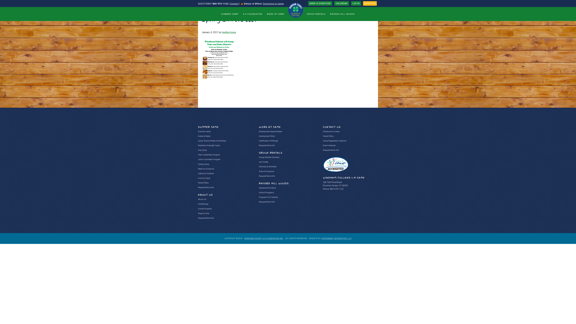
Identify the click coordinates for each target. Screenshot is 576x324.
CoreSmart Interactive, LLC (336, 238)
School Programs (266, 192)
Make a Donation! (320, 3)
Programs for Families (268, 197)
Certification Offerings (268, 141)
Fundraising (203, 204)
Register (369, 3)
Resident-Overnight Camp (209, 145)
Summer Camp (204, 131)
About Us (202, 199)
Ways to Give (203, 213)
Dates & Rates (204, 136)
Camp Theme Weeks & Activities (212, 141)
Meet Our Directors (206, 169)
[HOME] (295, 10)
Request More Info (206, 187)
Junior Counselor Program (209, 159)
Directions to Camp (273, 4)
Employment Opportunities (270, 131)
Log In (356, 3)
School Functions (266, 171)
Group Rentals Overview (269, 157)
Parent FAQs (203, 183)
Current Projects (205, 209)
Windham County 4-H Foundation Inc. (264, 238)
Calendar (342, 3)
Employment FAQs (267, 136)
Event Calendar (329, 145)
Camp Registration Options (334, 141)
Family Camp (203, 164)
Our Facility (263, 162)
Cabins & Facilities (206, 173)
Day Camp (202, 150)
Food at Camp (204, 178)
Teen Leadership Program (209, 155)
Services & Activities (267, 166)
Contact (234, 4)
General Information (267, 188)
